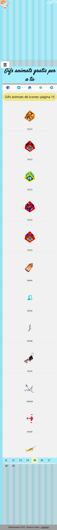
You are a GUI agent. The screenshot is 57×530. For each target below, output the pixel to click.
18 (6, 465)
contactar (45, 527)
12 (13, 460)
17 (49, 460)
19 (13, 465)
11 (6, 460)
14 (27, 460)
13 (20, 460)
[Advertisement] (28, 28)
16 (42, 460)
